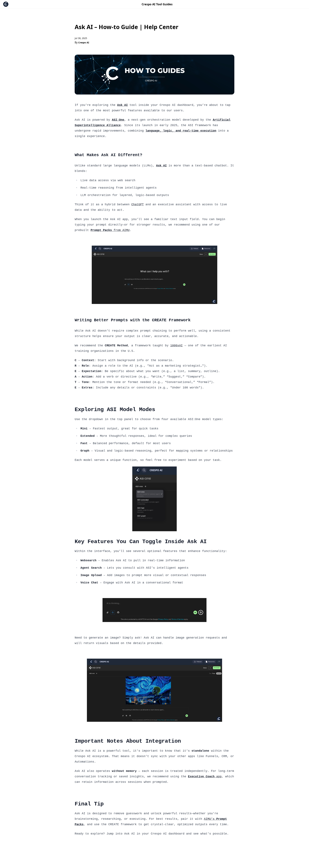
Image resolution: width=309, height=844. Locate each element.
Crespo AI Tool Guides (157, 4)
